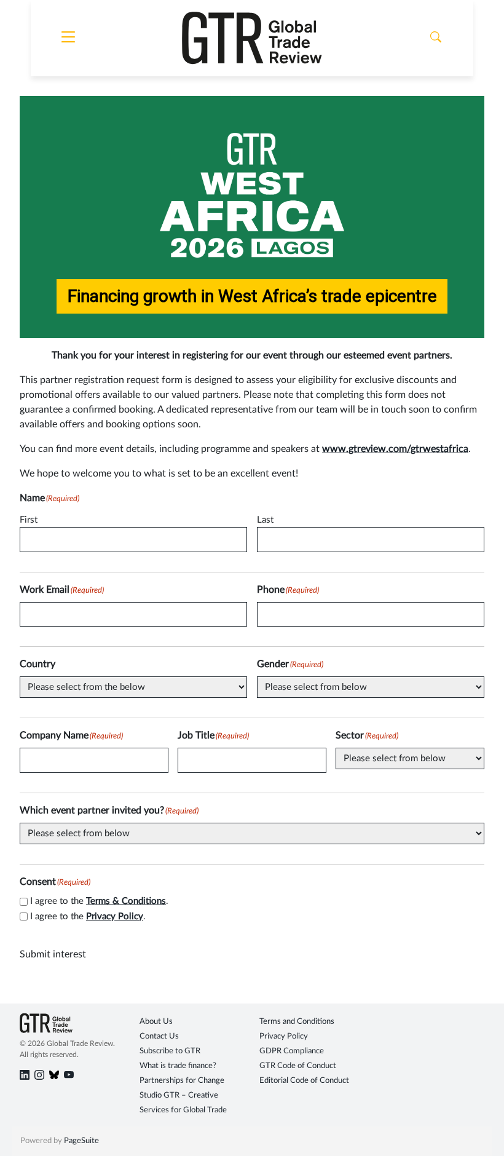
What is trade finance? (178, 1066)
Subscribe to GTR (170, 1051)
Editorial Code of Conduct (304, 1081)
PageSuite (81, 1141)
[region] (252, 217)
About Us (156, 1022)
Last (265, 520)
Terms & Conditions (126, 901)
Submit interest (53, 954)
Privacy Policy (114, 916)
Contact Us (159, 1036)
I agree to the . (99, 901)
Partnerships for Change (182, 1081)
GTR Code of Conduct (297, 1066)
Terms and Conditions (296, 1022)
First (28, 520)
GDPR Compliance (291, 1051)
